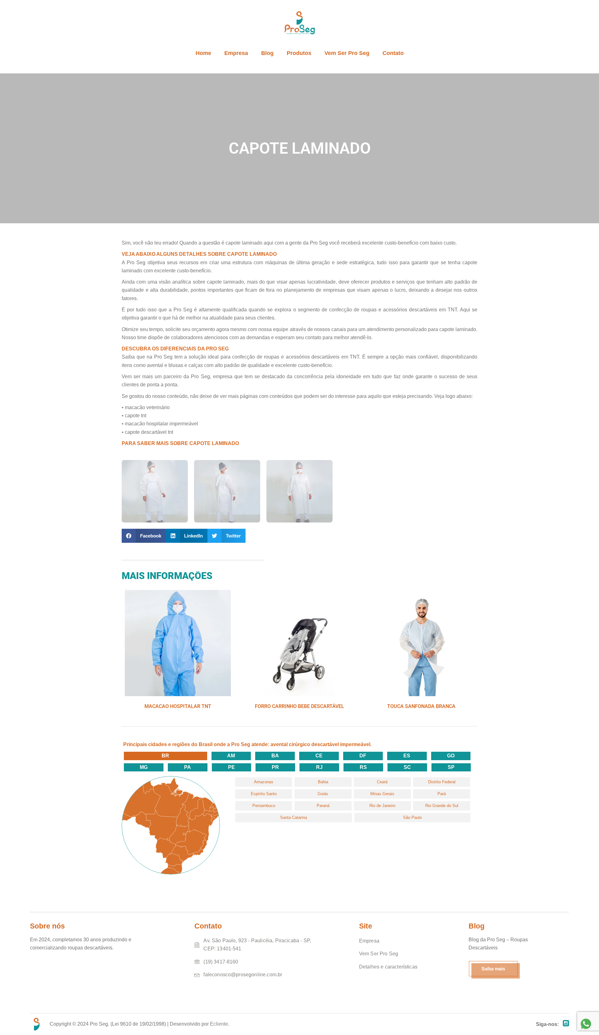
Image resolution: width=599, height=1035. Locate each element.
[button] (144, 536)
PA (187, 767)
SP (451, 767)
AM (231, 755)
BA (275, 755)
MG (144, 767)
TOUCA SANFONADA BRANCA (421, 706)
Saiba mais (493, 968)
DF (362, 755)
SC (407, 767)
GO (451, 755)
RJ (319, 767)
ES (406, 755)
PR (275, 767)
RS (363, 767)
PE (231, 767)
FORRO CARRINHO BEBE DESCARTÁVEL (299, 706)
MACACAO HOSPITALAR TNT (177, 706)
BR (165, 755)
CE (319, 755)
